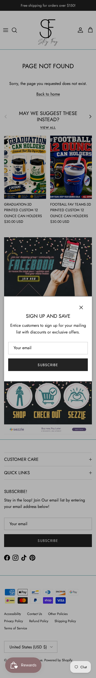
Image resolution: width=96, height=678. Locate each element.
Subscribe (48, 364)
